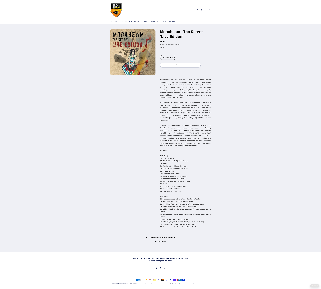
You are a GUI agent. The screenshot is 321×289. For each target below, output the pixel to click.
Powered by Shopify (131, 283)
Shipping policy (172, 283)
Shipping (162, 44)
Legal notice (181, 283)
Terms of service (161, 283)
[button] (137, 22)
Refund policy (142, 283)
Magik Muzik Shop (121, 283)
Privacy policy (151, 283)
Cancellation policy (191, 283)
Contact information (203, 283)
